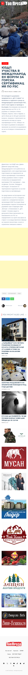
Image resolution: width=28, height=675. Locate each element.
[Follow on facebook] (4, 663)
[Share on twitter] (8, 298)
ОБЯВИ (21, 650)
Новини (9, 654)
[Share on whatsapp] (12, 298)
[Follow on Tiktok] (17, 663)
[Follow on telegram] (24, 663)
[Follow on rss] (14, 665)
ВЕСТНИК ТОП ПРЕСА (14, 657)
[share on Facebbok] (2, 48)
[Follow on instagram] (11, 663)
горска (4, 293)
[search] (22, 3)
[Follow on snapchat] (21, 663)
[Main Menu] (2, 3)
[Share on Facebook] (4, 298)
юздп (19, 293)
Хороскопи (15, 650)
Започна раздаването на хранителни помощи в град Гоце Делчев (14, 385)
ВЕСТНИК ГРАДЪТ (16, 654)
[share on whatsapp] (2, 41)
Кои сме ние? (8, 650)
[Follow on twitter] (7, 663)
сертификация (12, 293)
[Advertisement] (14, 149)
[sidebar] (25, 3)
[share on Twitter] (2, 45)
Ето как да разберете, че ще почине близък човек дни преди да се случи (14, 418)
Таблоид (5, 63)
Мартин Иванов (9, 91)
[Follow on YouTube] (14, 663)
